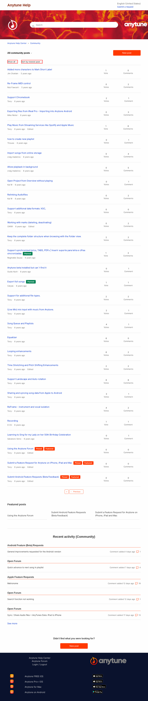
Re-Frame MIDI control (19, 83)
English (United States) (129, 3)
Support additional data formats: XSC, (26, 208)
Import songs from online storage (24, 153)
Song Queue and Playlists (20, 323)
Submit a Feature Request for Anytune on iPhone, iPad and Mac (39, 462)
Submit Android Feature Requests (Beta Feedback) (33, 476)
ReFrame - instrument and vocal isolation (28, 406)
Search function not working (20, 599)
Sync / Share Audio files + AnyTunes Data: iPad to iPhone (34, 615)
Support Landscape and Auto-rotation (26, 379)
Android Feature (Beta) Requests (25, 545)
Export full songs (16, 281)
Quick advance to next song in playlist (25, 567)
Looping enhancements (19, 351)
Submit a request (125, 7)
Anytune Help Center (17, 43)
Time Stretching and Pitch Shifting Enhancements (32, 365)
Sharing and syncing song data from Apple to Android (34, 393)
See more (12, 623)
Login (35, 664)
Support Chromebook (18, 97)
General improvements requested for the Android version (34, 551)
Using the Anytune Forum (20, 448)
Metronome (12, 583)
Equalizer (12, 337)
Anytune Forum (39, 661)
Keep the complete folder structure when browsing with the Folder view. (44, 236)
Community (35, 43)
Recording (12, 420)
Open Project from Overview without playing (30, 180)
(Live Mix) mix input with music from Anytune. (30, 309)
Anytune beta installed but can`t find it (26, 267)
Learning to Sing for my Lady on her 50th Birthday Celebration (39, 434)
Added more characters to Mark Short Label (29, 69)
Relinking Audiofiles (17, 194)
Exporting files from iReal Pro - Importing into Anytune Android (39, 111)
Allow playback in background (22, 166)
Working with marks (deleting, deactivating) (29, 222)
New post (126, 53)
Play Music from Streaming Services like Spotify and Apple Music (40, 125)
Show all (12, 62)
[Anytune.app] (108, 661)
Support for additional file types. (23, 295)
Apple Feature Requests (20, 577)
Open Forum (14, 561)
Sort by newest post (31, 62)
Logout (43, 664)
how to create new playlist (20, 139)
